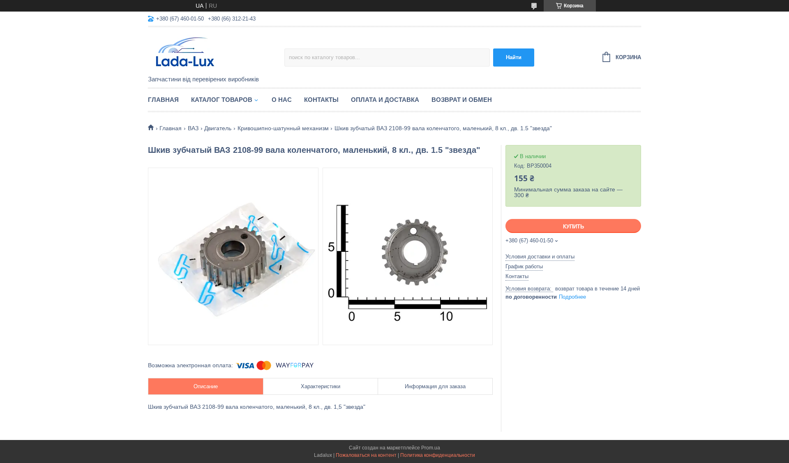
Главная (163, 100)
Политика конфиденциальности (437, 455)
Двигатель (217, 128)
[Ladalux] (216, 51)
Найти (513, 57)
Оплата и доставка (385, 100)
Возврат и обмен (461, 100)
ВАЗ (193, 128)
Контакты (321, 100)
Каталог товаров (221, 100)
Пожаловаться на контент (366, 455)
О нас (282, 100)
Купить (573, 226)
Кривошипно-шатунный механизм (283, 128)
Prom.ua (430, 448)
